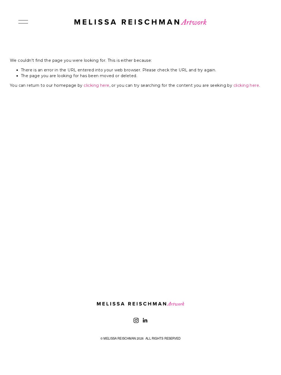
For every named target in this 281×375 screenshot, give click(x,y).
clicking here (96, 85)
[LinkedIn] (145, 320)
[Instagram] (136, 320)
